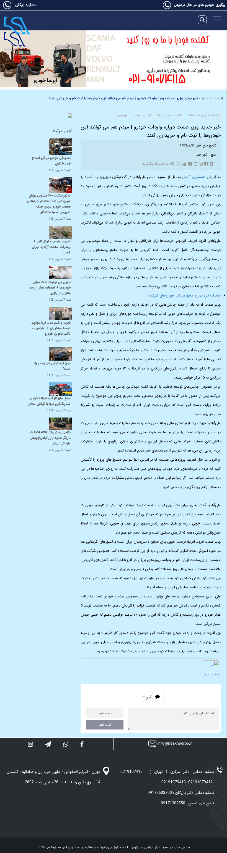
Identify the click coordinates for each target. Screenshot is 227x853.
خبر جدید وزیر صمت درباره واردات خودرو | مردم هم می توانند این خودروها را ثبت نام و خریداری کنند (123, 98)
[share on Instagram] (200, 164)
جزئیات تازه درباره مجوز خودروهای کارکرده (184, 295)
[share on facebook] (205, 164)
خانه (216, 98)
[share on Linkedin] (195, 164)
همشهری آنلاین (193, 177)
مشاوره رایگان (25, 5)
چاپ (120, 115)
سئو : (164, 847)
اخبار (205, 98)
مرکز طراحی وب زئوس (145, 847)
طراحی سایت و (179, 847)
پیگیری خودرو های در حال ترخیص (200, 5)
